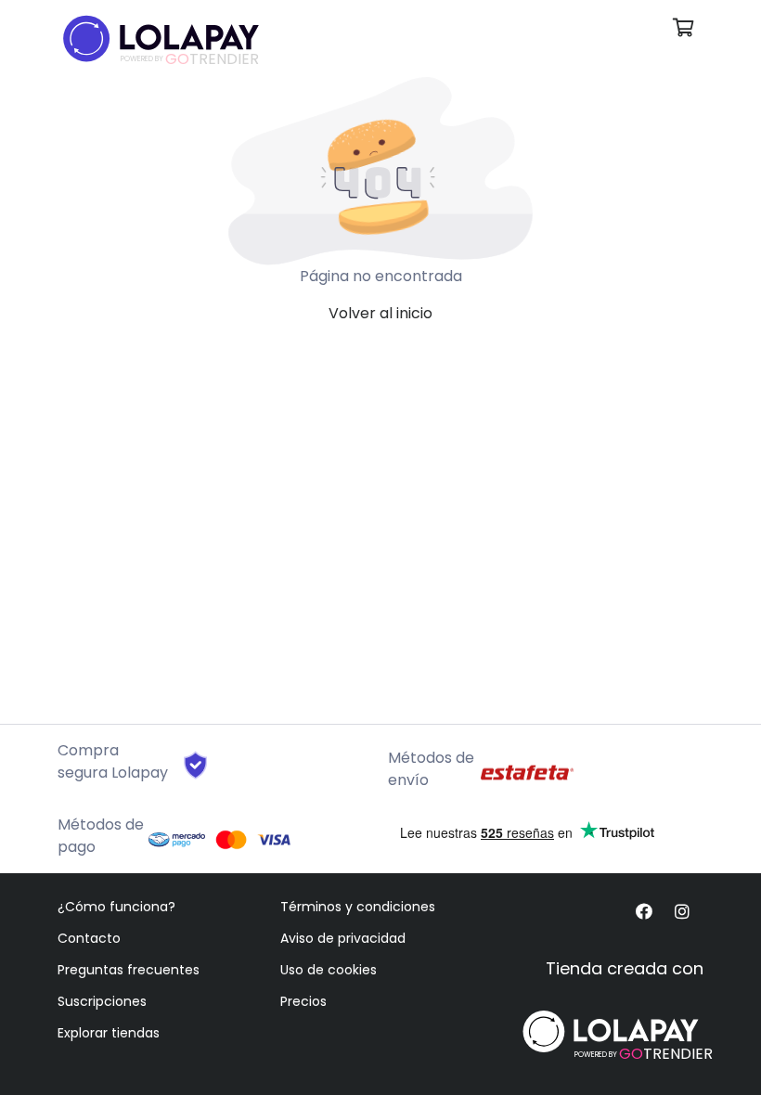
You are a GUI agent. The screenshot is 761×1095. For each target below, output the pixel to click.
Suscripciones (102, 1001)
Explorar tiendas (109, 1033)
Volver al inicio (380, 313)
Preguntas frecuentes (129, 969)
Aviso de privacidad (343, 938)
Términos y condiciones (357, 906)
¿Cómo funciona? (116, 906)
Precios (303, 1001)
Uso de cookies (328, 969)
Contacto (89, 938)
